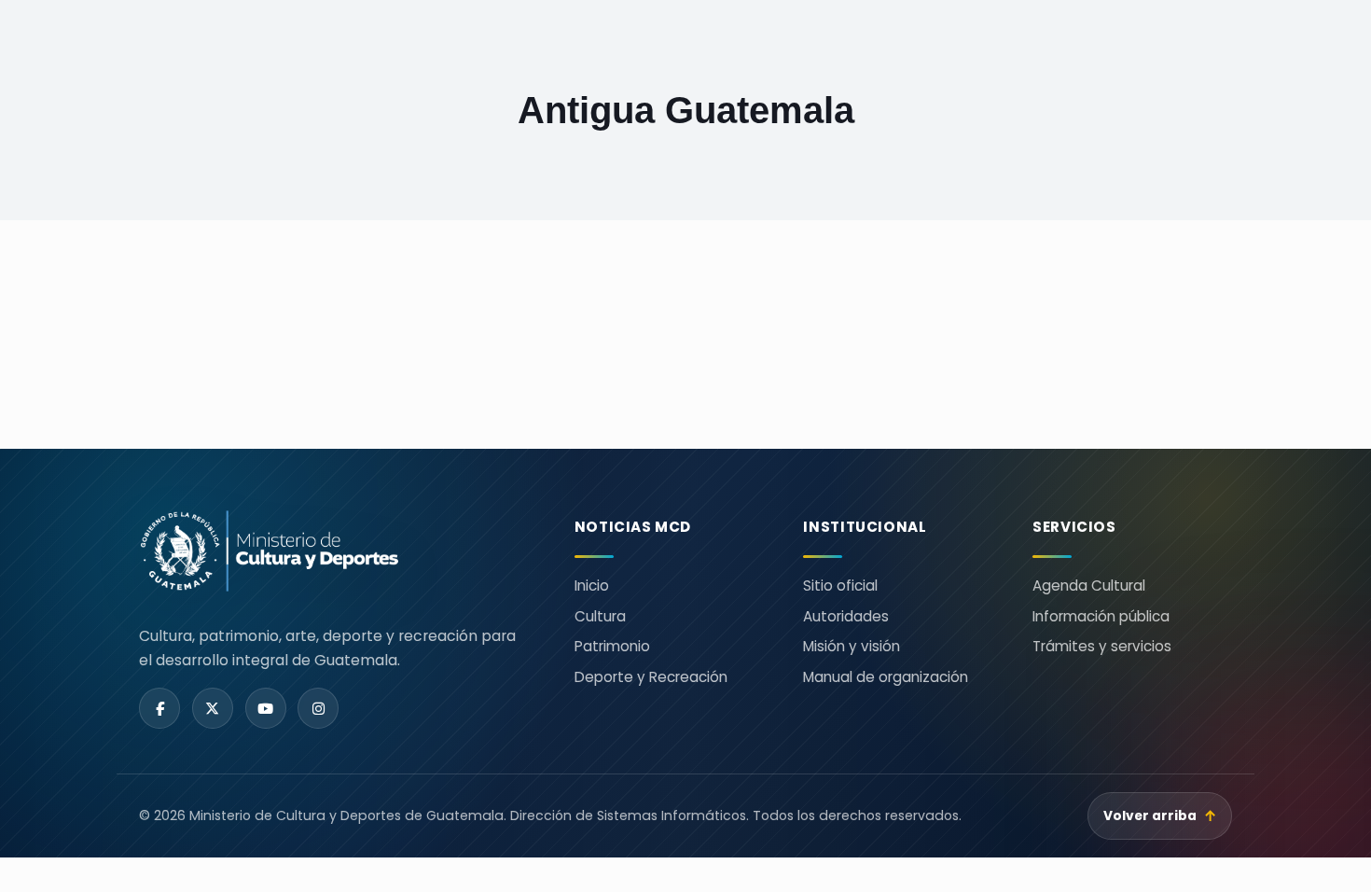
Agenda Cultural (1088, 585)
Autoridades (846, 616)
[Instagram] (318, 708)
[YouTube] (265, 708)
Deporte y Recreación (651, 677)
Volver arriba (1160, 816)
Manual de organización (885, 677)
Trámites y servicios (1101, 646)
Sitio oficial (840, 585)
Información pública (1101, 616)
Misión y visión (851, 646)
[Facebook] (159, 708)
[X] (212, 708)
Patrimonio (612, 646)
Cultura (600, 616)
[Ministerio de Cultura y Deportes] (334, 551)
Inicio (592, 585)
